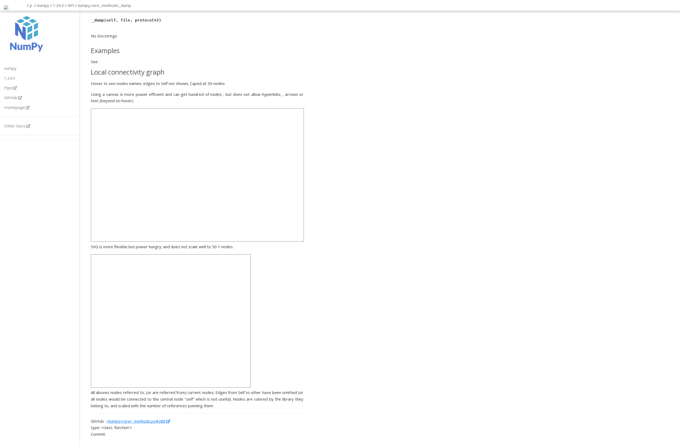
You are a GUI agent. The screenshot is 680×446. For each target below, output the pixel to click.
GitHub (10, 97)
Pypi (8, 87)
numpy (43, 5)
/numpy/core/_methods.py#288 (136, 421)
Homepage (14, 107)
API (71, 5)
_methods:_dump (115, 5)
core (95, 5)
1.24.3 (58, 5)
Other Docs (15, 125)
